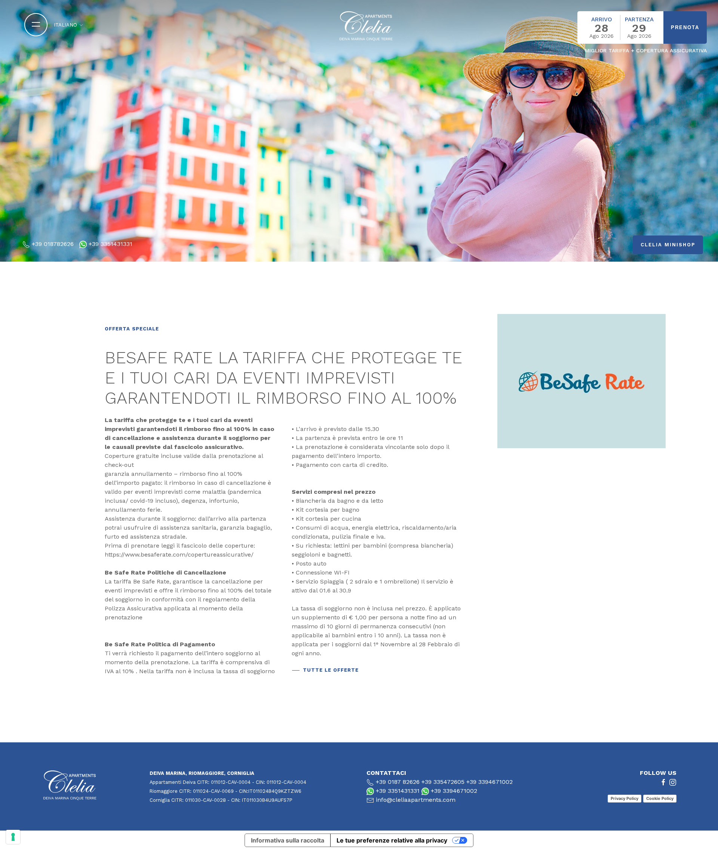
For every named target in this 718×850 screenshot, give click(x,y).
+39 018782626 (53, 243)
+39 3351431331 (110, 243)
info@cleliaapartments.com (415, 799)
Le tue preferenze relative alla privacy (392, 840)
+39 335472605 (442, 781)
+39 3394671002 (489, 781)
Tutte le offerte (331, 670)
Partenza (639, 19)
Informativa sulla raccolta (287, 840)
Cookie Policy (659, 798)
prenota (685, 27)
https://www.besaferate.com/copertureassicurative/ (179, 554)
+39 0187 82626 (398, 781)
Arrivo (601, 19)
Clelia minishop (668, 244)
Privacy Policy (624, 798)
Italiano (66, 25)
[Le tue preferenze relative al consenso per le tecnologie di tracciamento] (13, 837)
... (607, 44)
